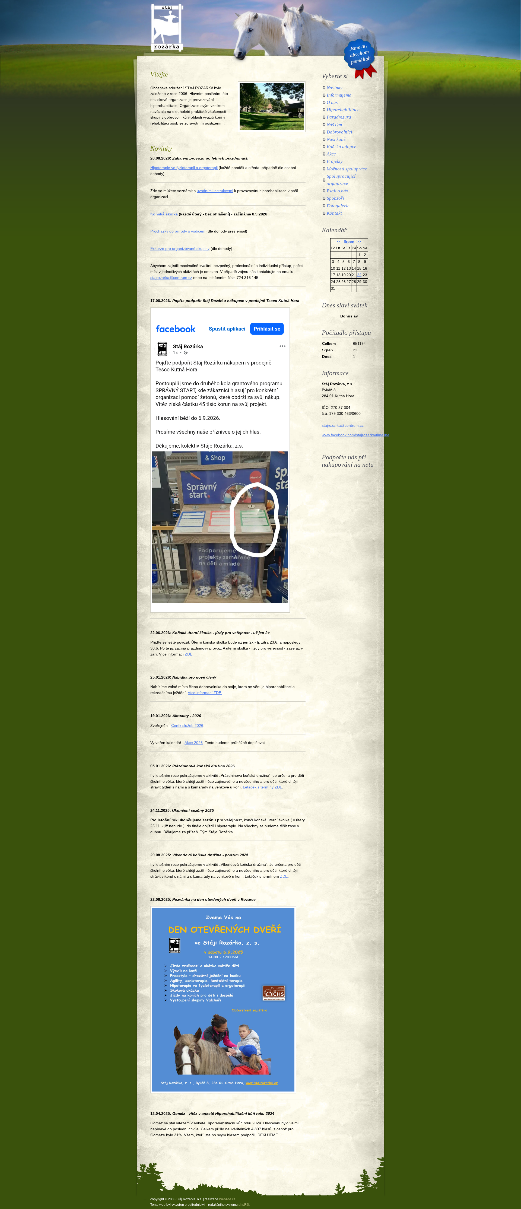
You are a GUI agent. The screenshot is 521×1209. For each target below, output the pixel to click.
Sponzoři (335, 198)
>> (359, 242)
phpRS (244, 1205)
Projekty (335, 161)
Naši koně (336, 139)
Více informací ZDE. (205, 693)
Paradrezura (339, 117)
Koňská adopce (341, 146)
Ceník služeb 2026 (187, 726)
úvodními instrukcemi (215, 191)
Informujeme (339, 95)
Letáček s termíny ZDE (262, 787)
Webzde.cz (227, 1199)
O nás (332, 102)
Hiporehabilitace (343, 109)
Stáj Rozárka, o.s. (165, 6)
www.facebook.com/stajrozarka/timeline (355, 435)
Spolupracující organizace (341, 180)
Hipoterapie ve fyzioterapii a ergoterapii (184, 168)
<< (339, 242)
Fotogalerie (338, 205)
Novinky (334, 87)
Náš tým (334, 124)
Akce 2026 (194, 743)
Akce (331, 154)
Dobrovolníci (339, 132)
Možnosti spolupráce (347, 168)
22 (359, 275)
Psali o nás (337, 190)
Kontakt (334, 213)
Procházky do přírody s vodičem (177, 231)
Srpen (349, 242)
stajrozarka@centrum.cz (171, 278)
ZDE (188, 654)
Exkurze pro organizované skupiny (179, 249)
